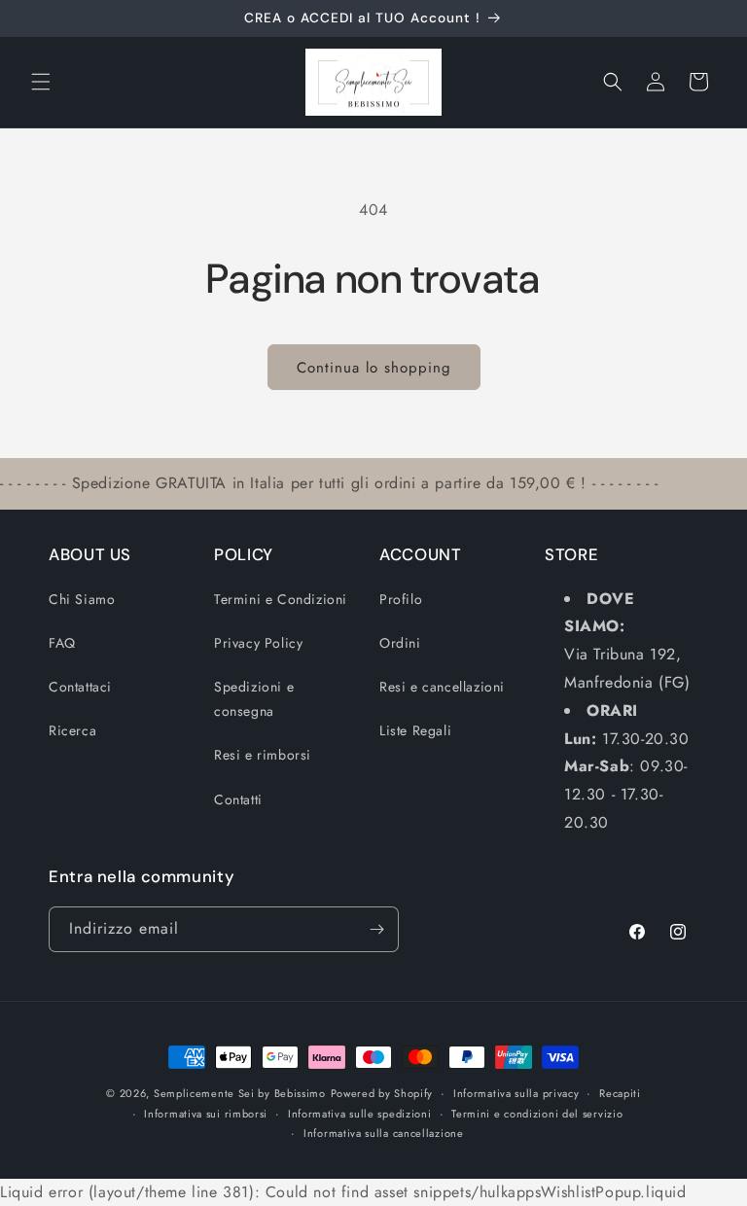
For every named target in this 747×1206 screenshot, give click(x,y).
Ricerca (72, 730)
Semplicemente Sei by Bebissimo (240, 1093)
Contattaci (80, 686)
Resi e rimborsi (262, 754)
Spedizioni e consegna (254, 699)
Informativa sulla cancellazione (383, 1133)
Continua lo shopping (374, 367)
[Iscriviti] (376, 929)
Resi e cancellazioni (442, 686)
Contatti (238, 799)
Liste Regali (415, 730)
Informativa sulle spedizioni (360, 1113)
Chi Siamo (82, 599)
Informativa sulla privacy (516, 1093)
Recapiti (620, 1093)
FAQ (62, 643)
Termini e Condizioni (280, 599)
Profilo (400, 599)
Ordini (400, 643)
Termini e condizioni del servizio (536, 1113)
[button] (40, 81)
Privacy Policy (258, 643)
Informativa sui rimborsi (205, 1113)
